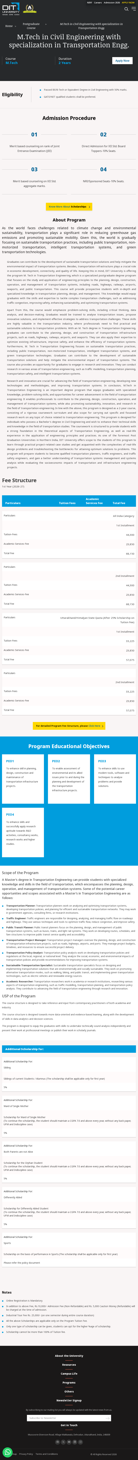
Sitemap (13, 1453)
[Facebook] (57, 1442)
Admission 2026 (112, 2)
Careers (98, 2)
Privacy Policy (26, 1453)
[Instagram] (80, 1442)
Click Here (94, 725)
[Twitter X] (63, 1442)
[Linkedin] (74, 1442)
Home (9, 26)
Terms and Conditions (47, 1453)
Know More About (67, 206)
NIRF (89, 2)
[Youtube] (69, 1442)
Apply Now (122, 60)
